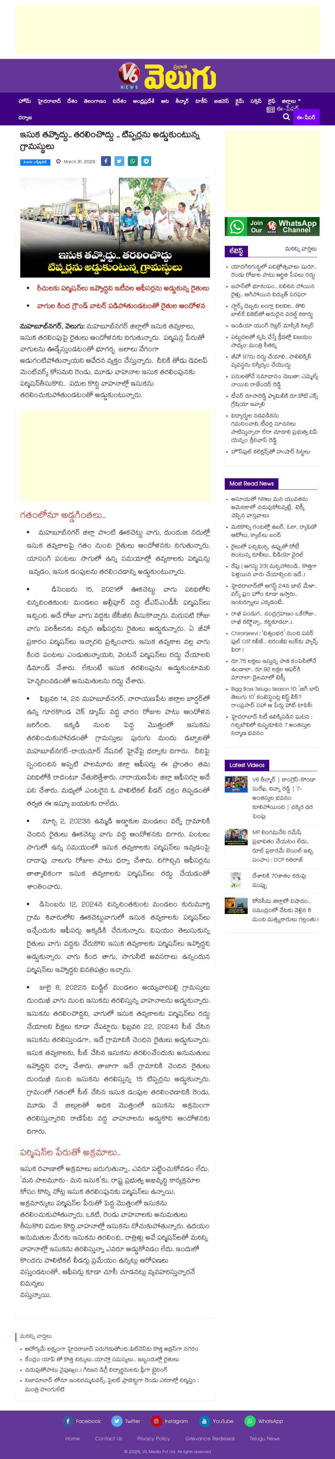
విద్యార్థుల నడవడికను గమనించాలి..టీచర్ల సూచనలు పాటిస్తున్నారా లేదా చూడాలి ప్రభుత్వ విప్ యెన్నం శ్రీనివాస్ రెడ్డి (274, 429)
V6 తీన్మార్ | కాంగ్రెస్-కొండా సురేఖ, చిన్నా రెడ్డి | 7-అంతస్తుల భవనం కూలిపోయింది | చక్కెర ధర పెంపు (284, 799)
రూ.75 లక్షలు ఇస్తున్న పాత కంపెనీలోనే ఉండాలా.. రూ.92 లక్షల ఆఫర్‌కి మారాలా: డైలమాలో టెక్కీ (273, 670)
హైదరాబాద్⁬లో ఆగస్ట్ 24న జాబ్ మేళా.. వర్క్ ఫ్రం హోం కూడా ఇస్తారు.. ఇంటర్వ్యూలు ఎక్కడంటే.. (274, 595)
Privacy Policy (153, 1439)
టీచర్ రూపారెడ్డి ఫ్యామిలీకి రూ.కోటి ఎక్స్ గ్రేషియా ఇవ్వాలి (274, 401)
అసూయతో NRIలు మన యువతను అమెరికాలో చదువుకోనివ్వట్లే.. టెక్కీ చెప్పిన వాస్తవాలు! (269, 508)
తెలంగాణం (95, 102)
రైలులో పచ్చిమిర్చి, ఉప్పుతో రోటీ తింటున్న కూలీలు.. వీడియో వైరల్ (267, 551)
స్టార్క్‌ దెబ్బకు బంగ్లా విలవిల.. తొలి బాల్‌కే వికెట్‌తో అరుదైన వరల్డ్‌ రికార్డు (272, 311)
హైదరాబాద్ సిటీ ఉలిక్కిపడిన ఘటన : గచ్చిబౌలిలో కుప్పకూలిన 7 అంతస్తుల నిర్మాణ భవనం (271, 726)
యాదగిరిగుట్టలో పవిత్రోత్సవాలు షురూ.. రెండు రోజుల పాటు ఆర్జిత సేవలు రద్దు (274, 272)
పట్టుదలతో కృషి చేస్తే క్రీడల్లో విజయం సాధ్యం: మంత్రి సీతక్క (271, 342)
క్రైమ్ (240, 102)
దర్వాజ (25, 118)
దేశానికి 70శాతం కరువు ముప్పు (279, 881)
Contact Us (108, 1439)
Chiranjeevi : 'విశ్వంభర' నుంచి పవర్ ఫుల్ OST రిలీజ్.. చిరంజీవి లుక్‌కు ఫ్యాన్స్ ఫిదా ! (274, 642)
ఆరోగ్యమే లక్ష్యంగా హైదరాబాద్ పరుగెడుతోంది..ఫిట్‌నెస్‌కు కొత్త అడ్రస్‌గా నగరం (112, 1350)
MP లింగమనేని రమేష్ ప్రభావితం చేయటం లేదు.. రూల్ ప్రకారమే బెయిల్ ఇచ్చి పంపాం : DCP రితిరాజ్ (283, 847)
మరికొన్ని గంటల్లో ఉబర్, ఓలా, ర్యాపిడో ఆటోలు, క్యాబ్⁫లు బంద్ (274, 532)
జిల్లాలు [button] (289, 102)
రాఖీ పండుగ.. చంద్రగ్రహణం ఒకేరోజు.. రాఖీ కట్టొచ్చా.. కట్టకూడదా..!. (274, 619)
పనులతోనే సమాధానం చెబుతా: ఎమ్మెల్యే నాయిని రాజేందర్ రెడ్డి (274, 381)
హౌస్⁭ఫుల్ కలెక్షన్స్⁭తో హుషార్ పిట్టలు (270, 452)
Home (72, 1439)
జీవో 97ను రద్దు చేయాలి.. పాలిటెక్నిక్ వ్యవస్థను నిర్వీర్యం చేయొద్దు (271, 362)
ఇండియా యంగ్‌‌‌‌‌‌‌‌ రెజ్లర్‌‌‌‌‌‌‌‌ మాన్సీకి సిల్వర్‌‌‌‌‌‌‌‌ (272, 326)
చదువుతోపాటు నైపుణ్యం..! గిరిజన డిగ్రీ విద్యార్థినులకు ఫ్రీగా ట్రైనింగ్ (96, 1371)
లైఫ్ (271, 102)
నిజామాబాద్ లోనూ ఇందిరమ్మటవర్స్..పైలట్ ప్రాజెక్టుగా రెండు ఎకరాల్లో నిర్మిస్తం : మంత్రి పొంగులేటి (112, 1386)
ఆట (165, 102)
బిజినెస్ (221, 102)
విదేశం (120, 102)
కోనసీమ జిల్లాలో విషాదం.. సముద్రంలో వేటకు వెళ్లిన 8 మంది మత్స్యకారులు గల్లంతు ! (286, 911)
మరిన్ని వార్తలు (301, 249)
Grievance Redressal (210, 1439)
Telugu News (265, 1439)
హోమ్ (25, 102)
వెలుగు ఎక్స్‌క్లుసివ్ (35, 162)
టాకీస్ (202, 102)
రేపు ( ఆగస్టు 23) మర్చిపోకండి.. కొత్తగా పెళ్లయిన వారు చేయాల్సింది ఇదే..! (274, 571)
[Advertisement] (167, 29)
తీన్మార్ (182, 102)
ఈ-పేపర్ (306, 118)
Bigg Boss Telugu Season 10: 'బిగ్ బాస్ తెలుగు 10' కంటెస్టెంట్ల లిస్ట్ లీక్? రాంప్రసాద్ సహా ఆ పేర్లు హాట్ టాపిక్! (275, 698)
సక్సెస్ (256, 102)
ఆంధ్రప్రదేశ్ (144, 102)
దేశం (72, 102)
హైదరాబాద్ (49, 102)
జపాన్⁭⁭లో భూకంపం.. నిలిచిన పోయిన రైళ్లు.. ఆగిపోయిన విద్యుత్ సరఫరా (273, 291)
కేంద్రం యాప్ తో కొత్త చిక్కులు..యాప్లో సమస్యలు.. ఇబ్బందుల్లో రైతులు (102, 1360)
